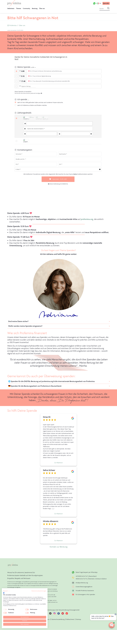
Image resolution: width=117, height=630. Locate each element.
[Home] (14, 3)
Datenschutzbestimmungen (39, 591)
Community (26, 8)
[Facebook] (58, 614)
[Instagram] (54, 614)
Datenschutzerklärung (58, 619)
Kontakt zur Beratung (58, 547)
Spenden (106, 3)
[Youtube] (63, 614)
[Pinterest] (67, 614)
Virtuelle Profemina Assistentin (85, 591)
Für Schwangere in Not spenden (85, 594)
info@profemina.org (82, 583)
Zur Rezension (58, 463)
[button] (6, 591)
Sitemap (78, 619)
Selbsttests (10, 8)
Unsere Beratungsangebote (84, 587)
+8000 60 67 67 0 (81, 579)
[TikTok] (50, 614)
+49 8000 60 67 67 (82, 576)
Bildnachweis (70, 619)
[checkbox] (5, 609)
